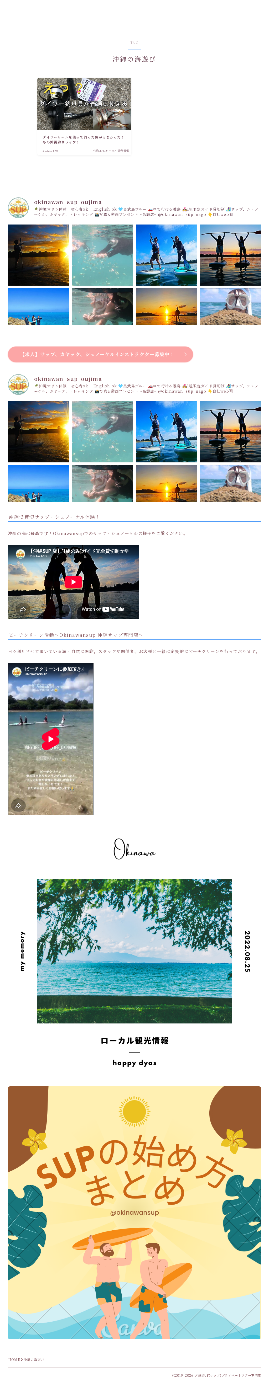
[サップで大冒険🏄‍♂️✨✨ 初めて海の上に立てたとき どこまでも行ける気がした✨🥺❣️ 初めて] (38, 319)
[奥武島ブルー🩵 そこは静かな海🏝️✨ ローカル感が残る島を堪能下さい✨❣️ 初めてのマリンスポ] (166, 255)
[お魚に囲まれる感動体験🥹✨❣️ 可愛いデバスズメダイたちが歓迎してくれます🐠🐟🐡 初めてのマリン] (102, 255)
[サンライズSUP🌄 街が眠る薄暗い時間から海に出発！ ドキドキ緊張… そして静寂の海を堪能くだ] (166, 319)
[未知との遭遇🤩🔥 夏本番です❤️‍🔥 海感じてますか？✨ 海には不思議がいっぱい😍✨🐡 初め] (230, 319)
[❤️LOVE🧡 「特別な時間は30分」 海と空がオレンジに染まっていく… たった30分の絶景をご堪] (38, 255)
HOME (14, 1359)
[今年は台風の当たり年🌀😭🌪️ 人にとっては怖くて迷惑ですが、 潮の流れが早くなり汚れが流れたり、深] (102, 319)
